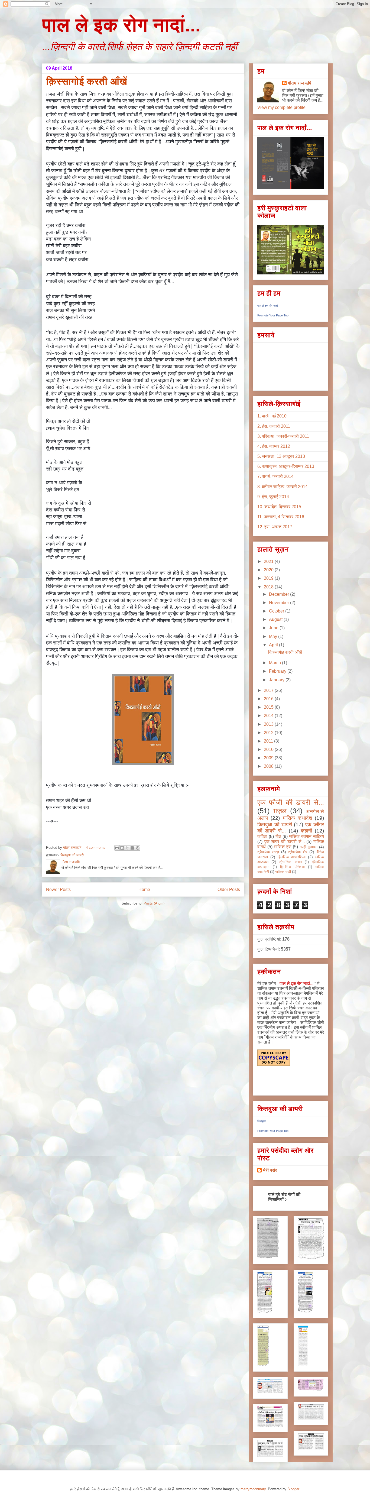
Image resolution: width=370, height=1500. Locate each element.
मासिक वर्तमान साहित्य (306, 836)
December (279, 594)
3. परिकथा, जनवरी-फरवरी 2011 (283, 436)
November (279, 602)
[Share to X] (127, 848)
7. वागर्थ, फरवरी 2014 (275, 476)
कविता (262, 836)
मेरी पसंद (270, 1170)
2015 (269, 707)
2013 (269, 724)
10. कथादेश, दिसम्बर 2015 (279, 506)
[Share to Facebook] (132, 848)
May (273, 636)
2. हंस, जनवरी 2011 (273, 426)
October (277, 611)
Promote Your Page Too (272, 315)
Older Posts (229, 889)
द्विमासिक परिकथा (292, 867)
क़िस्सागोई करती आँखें (86, 81)
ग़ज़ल (280, 811)
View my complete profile (281, 107)
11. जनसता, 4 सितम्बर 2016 (280, 516)
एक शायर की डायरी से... (284, 841)
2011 (269, 741)
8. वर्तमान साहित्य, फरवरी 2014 (282, 486)
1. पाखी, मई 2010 (272, 416)
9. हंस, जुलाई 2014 (273, 496)
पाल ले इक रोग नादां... (121, 24)
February (278, 671)
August (276, 619)
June (274, 628)
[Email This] (117, 848)
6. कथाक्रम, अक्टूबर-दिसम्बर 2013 (285, 466)
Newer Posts (58, 889)
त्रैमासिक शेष (297, 852)
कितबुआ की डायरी (72, 855)
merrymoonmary (253, 1489)
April (274, 645)
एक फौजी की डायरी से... (290, 802)
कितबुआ (261, 1121)
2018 (269, 587)
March (275, 662)
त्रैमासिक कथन (290, 862)
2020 (269, 570)
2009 (269, 758)
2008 (269, 766)
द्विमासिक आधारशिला (292, 857)
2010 (269, 749)
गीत (278, 836)
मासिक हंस (282, 846)
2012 (269, 732)
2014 (269, 715)
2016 (269, 698)
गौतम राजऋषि (299, 83)
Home (144, 889)
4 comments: (97, 847)
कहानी (306, 831)
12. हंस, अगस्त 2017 (274, 526)
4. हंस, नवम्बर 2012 (273, 446)
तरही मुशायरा (308, 847)
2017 (269, 690)
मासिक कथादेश (297, 818)
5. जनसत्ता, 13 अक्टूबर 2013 (281, 456)
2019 (269, 578)
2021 (269, 561)
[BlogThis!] (122, 848)
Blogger (293, 1489)
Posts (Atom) (154, 903)
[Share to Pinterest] (137, 848)
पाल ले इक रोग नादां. (267, 305)
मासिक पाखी (283, 872)
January (277, 680)
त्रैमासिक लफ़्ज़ (268, 852)
